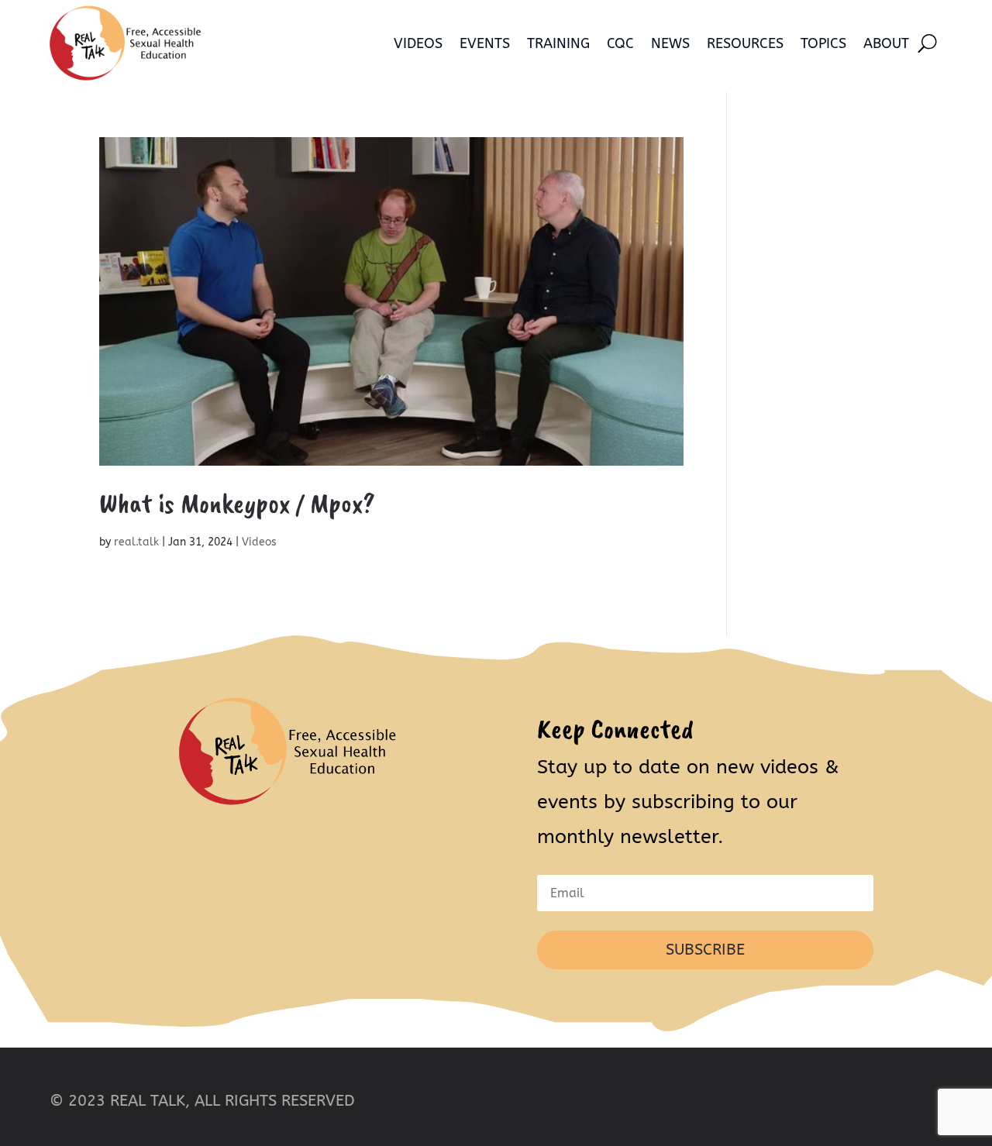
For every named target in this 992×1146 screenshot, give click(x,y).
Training (558, 43)
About (886, 43)
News (670, 43)
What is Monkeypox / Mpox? (237, 503)
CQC (620, 43)
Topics (823, 43)
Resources (745, 43)
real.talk (136, 542)
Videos (418, 43)
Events (485, 43)
